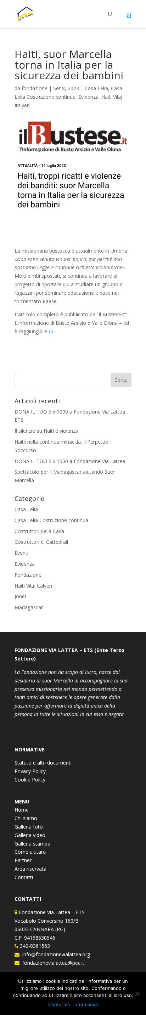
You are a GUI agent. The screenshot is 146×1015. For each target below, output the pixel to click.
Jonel (20, 596)
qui (53, 331)
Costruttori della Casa (39, 531)
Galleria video (30, 835)
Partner (23, 860)
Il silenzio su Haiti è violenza (46, 430)
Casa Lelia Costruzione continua (51, 520)
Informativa (85, 1004)
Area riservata (30, 868)
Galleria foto (29, 826)
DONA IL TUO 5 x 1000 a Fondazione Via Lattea (70, 461)
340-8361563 (34, 945)
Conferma (59, 1004)
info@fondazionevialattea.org (54, 954)
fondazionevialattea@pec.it (51, 962)
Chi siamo (26, 818)
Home (22, 809)
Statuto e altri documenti (43, 762)
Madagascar (29, 607)
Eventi (21, 552)
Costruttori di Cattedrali (41, 541)
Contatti (24, 877)
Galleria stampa (32, 843)
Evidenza (88, 96)
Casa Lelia (96, 88)
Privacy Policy (30, 771)
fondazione (34, 88)
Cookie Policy (30, 779)
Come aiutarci (30, 851)
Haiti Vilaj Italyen (33, 585)
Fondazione (28, 574)
